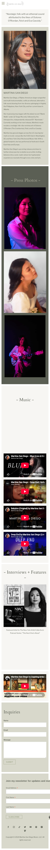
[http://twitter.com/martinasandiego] (25, 827)
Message (7, 740)
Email (6, 730)
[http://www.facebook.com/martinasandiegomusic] (8, 827)
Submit (9, 762)
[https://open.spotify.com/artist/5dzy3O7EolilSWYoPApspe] (36, 827)
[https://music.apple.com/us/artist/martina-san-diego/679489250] (42, 827)
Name (6, 720)
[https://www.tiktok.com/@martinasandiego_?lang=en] (19, 827)
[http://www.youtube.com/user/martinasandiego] (31, 827)
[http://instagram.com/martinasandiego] (14, 827)
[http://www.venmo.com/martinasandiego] (25, 831)
